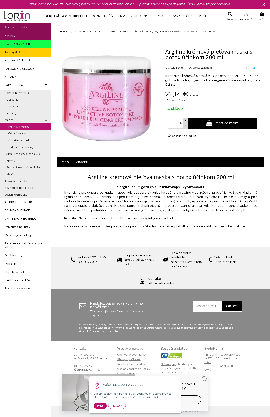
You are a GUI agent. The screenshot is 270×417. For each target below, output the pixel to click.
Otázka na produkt (183, 136)
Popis (65, 162)
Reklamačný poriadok (131, 364)
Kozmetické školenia (108, 16)
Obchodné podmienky (131, 354)
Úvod (66, 31)
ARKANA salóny (180, 16)
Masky (124, 31)
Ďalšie (203, 16)
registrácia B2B (225, 262)
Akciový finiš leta (15, 52)
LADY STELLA (81, 31)
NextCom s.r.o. (190, 411)
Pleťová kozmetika (104, 31)
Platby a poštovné (129, 359)
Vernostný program (147, 16)
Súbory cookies (127, 373)
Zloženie (82, 162)
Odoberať (232, 305)
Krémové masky (141, 31)
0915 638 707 (87, 262)
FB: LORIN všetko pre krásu (222, 354)
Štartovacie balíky (16, 27)
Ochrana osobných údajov (133, 369)
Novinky (10, 35)
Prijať (100, 405)
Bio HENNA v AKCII (17, 44)
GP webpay (168, 364)
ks (181, 123)
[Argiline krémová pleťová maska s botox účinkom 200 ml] (106, 96)
